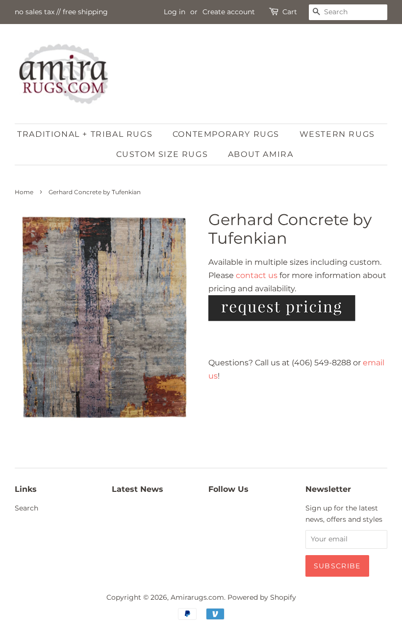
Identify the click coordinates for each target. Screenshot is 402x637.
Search (26, 508)
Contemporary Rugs (226, 134)
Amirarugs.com (197, 597)
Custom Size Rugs (162, 154)
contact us (256, 275)
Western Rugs (337, 134)
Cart (289, 11)
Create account (228, 11)
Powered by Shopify (261, 597)
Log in (174, 11)
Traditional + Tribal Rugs (84, 134)
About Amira (261, 154)
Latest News (137, 489)
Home (24, 192)
